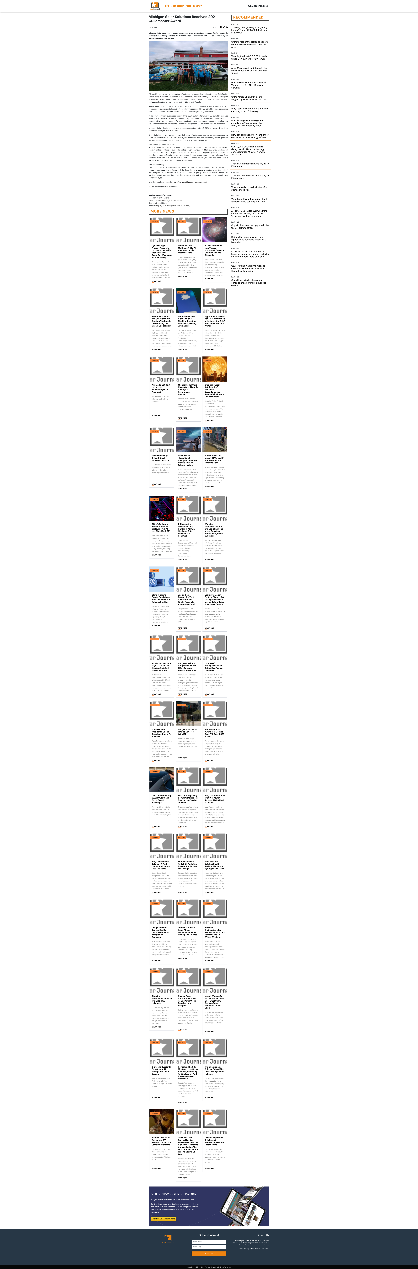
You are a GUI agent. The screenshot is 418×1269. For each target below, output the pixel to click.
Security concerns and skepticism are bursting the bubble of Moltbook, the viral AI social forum (161, 321)
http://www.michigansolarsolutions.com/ (190, 182)
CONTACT (197, 6)
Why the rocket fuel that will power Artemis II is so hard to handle (215, 799)
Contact (257, 1249)
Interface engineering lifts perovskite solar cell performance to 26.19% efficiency (215, 932)
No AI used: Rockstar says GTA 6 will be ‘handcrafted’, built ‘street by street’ (161, 667)
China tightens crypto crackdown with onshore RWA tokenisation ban (161, 598)
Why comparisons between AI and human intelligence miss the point (161, 865)
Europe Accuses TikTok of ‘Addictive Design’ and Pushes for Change (187, 865)
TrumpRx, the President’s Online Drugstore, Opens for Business (162, 733)
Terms (241, 1249)
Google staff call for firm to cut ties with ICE (188, 731)
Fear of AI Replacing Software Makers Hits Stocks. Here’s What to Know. (188, 799)
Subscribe (209, 1253)
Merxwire (162, 94)
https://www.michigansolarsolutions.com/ (173, 206)
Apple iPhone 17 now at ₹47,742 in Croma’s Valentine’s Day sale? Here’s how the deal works (215, 321)
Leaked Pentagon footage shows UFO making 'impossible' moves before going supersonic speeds (214, 599)
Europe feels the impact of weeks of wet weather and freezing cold (214, 459)
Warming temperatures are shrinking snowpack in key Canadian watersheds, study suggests (214, 530)
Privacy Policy (249, 1249)
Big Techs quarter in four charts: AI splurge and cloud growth (161, 1070)
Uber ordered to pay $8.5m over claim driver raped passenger (161, 799)
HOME (166, 6)
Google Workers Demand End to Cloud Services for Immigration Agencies (161, 932)
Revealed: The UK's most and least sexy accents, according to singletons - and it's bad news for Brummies (188, 1073)
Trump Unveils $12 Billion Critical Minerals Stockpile (160, 457)
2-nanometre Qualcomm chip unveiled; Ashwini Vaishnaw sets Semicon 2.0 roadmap (186, 530)
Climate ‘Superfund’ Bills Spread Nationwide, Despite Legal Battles (214, 1141)
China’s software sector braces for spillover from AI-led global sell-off (161, 527)
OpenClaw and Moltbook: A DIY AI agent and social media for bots (187, 249)
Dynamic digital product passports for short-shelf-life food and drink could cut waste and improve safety (162, 251)
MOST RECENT (177, 6)
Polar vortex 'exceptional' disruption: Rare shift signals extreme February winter (188, 460)
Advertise (265, 1249)
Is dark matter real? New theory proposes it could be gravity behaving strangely (214, 250)
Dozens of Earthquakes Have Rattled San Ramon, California (214, 667)
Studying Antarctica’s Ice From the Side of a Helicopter (162, 999)
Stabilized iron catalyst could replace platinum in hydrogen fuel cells (214, 865)
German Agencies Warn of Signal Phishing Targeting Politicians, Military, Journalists (187, 321)
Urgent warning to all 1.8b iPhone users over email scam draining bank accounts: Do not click (214, 1002)
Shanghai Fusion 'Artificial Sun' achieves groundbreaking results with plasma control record (214, 391)
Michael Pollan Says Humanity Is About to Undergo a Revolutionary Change (188, 389)
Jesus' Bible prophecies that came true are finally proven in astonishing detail (187, 599)
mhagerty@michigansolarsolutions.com (170, 200)
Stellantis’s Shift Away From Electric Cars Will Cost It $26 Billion (214, 733)
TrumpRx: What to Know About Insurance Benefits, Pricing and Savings (187, 931)
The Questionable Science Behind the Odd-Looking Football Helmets (215, 1070)
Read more (156, 281)
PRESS (188, 6)
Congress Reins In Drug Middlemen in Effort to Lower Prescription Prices (187, 667)
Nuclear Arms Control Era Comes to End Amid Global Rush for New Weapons (187, 1001)
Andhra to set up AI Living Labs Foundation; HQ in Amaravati (161, 388)
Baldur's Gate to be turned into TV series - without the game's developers (161, 1141)
